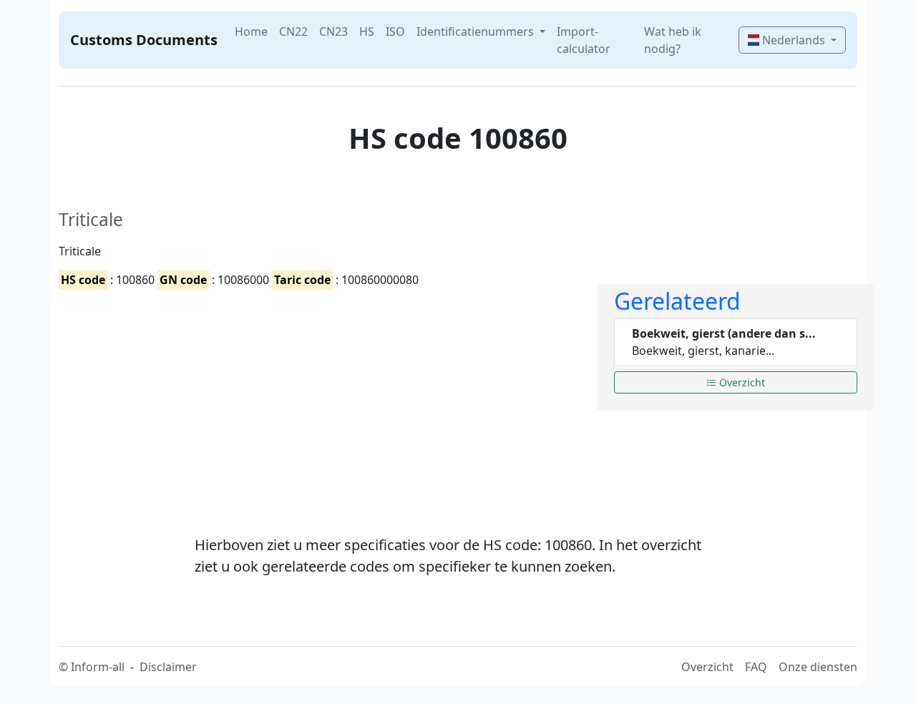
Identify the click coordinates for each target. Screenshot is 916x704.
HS (366, 31)
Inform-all (98, 667)
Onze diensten (818, 667)
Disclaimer (168, 667)
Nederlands (793, 40)
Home (251, 31)
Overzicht (740, 382)
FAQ (756, 667)
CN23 (333, 31)
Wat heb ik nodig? (672, 40)
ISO (395, 31)
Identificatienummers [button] (476, 31)
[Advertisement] (319, 400)
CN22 (293, 31)
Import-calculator (583, 40)
